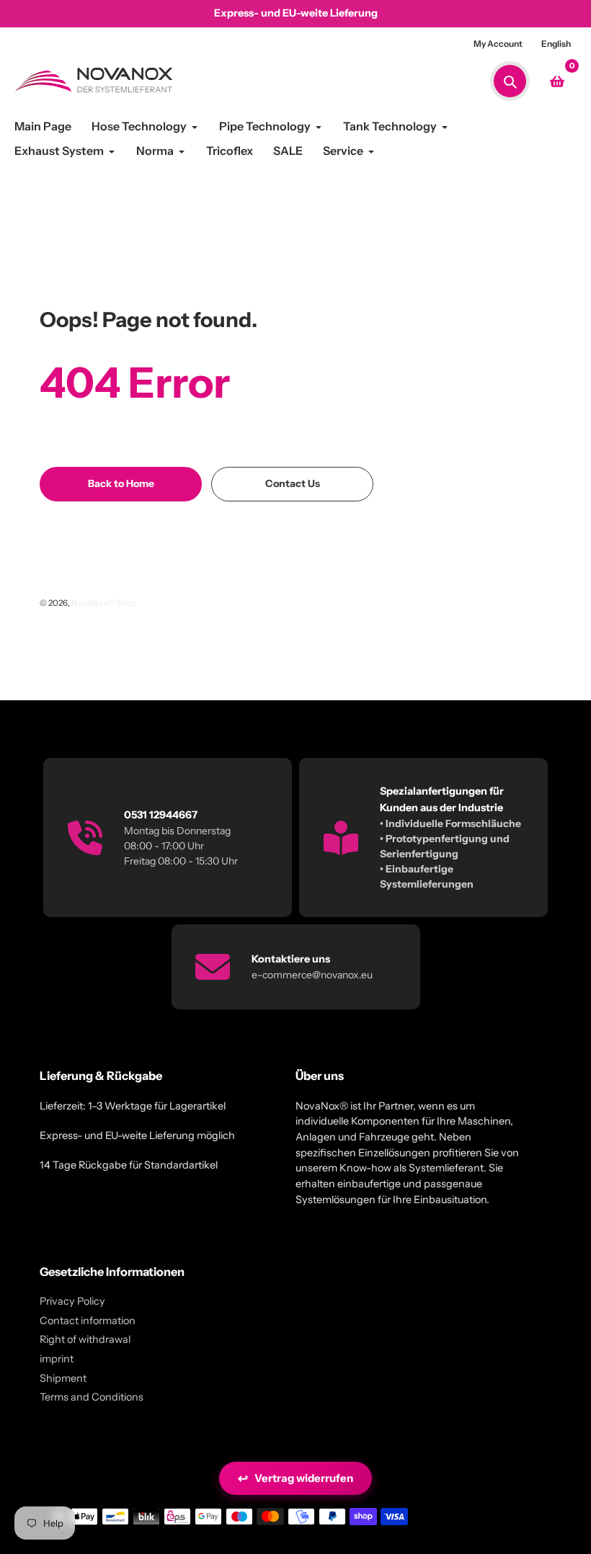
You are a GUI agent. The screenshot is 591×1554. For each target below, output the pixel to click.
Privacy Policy (72, 1301)
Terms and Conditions (91, 1396)
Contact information (87, 1320)
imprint (57, 1358)
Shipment (63, 1378)
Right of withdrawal (85, 1339)
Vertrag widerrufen (295, 1478)
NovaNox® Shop (103, 603)
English (556, 43)
